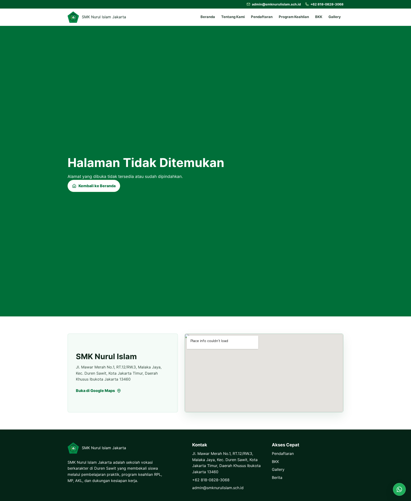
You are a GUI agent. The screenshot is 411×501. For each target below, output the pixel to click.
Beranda (208, 17)
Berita (277, 477)
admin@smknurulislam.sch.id (218, 487)
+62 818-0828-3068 (211, 479)
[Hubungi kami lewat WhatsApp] (399, 489)
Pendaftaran (262, 17)
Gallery (334, 17)
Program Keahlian (294, 17)
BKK (318, 17)
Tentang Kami (233, 17)
